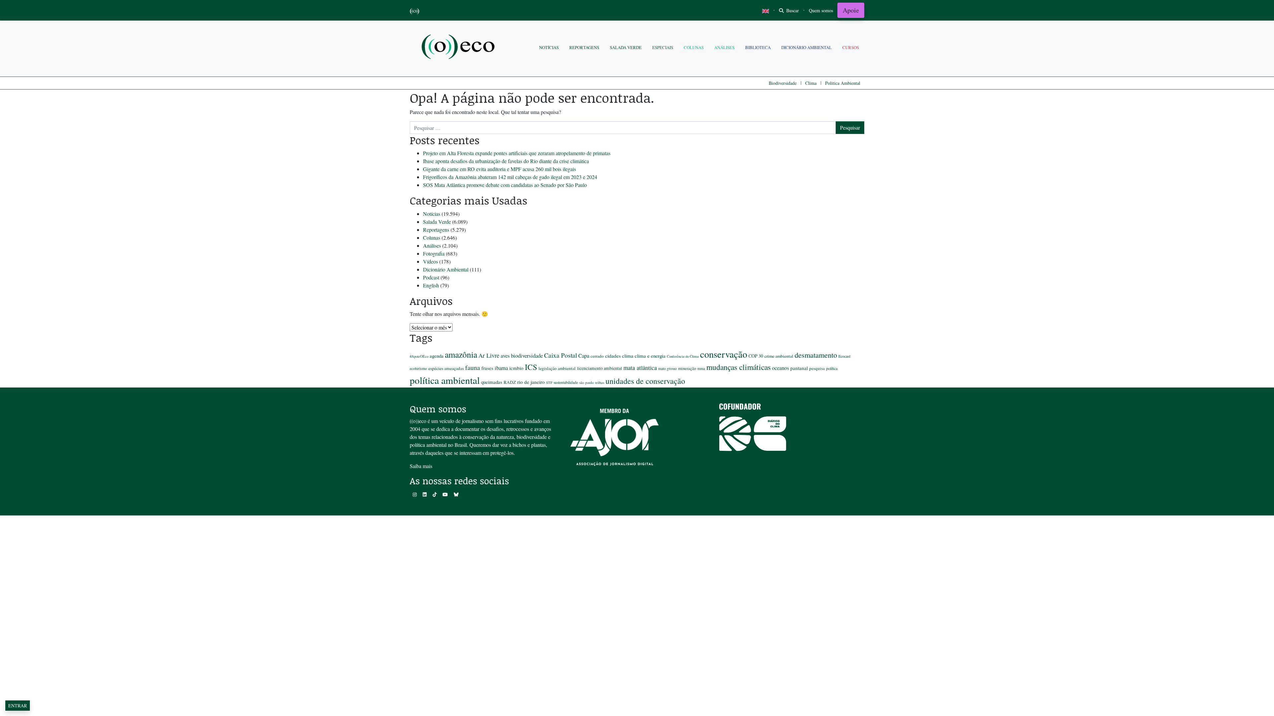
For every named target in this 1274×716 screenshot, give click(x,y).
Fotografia (434, 253)
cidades (613, 355)
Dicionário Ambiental (806, 47)
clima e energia (650, 355)
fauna (472, 367)
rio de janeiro (531, 382)
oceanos (780, 367)
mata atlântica (640, 368)
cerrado (597, 356)
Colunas (694, 47)
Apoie (851, 10)
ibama (501, 368)
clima (627, 355)
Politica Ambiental (842, 83)
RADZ (510, 382)
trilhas (599, 382)
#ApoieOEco (419, 356)
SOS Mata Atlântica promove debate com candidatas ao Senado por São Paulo (505, 184)
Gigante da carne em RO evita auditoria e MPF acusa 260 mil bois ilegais (499, 168)
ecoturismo (418, 368)
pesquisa (817, 368)
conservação (723, 354)
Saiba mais (421, 465)
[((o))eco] (459, 48)
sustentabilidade (566, 382)
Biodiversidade (783, 83)
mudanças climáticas (738, 367)
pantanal (799, 368)
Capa (583, 355)
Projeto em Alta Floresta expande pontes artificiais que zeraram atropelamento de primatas (516, 152)
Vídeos (430, 261)
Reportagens (584, 47)
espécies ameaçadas (446, 368)
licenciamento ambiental (599, 368)
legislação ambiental (557, 368)
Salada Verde (626, 47)
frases (487, 368)
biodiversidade (527, 355)
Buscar (792, 10)
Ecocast (844, 356)
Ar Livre (488, 355)
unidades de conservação (645, 381)
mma (701, 368)
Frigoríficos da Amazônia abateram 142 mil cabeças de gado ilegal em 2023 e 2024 (510, 176)
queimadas (491, 382)
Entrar (17, 705)
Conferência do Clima (683, 356)
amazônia (461, 354)
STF (549, 382)
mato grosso (667, 368)
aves (505, 355)
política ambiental (445, 380)
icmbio (516, 368)
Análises (724, 47)
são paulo (586, 382)
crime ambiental (778, 356)
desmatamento (816, 355)
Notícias (549, 47)
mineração (687, 368)
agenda (437, 355)
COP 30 (755, 356)
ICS (531, 367)
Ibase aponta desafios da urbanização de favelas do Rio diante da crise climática (506, 160)
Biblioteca (758, 47)
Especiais (662, 47)
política (831, 368)
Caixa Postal (560, 355)
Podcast (431, 277)
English (431, 285)
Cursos (850, 47)
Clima (810, 83)
